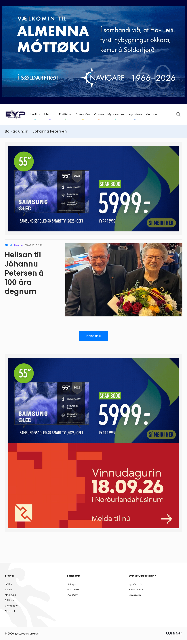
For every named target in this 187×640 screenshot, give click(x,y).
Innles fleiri (93, 336)
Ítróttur (35, 114)
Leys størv (134, 114)
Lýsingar (71, 584)
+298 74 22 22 (136, 589)
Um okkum (135, 594)
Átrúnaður (83, 114)
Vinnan (99, 114)
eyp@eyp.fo (135, 584)
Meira (150, 114)
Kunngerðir (73, 589)
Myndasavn (115, 114)
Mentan (49, 114)
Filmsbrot (10, 611)
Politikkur (65, 114)
